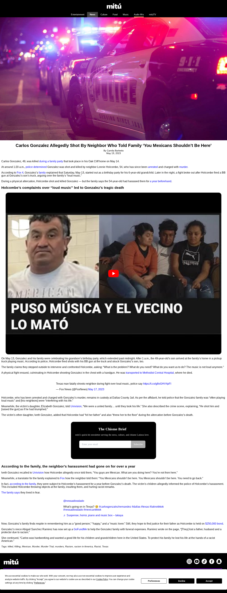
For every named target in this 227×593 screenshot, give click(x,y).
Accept (209, 581)
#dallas (136, 506)
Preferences (154, 581)
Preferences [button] (39, 583)
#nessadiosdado (73, 509)
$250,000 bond (214, 523)
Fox (62, 478)
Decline (181, 581)
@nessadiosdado (73, 500)
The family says (10, 492)
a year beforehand (160, 181)
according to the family (23, 483)
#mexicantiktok (92, 509)
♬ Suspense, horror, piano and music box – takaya (93, 515)
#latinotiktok (157, 506)
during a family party (51, 161)
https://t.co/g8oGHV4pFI (157, 383)
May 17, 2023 (96, 389)
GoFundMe (80, 529)
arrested (153, 167)
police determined (36, 167)
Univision (76, 406)
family (42, 172)
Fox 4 (20, 172)
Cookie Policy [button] (102, 579)
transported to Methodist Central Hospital (150, 372)
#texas (145, 506)
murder (183, 167)
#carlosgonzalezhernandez (115, 506)
